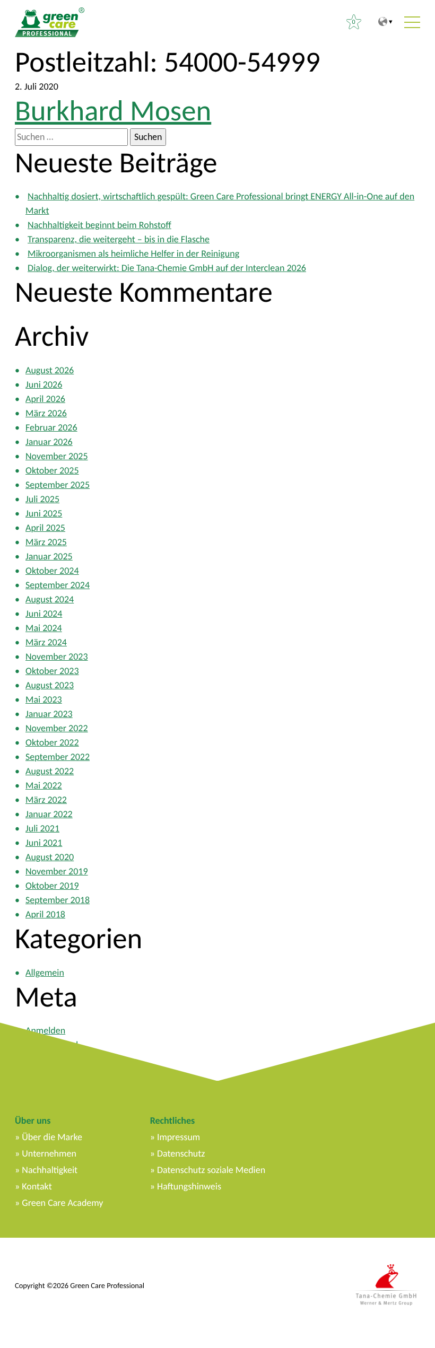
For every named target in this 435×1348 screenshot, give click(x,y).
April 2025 (45, 527)
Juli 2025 (42, 499)
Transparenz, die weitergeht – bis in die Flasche (119, 239)
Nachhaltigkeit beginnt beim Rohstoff (99, 225)
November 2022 (56, 728)
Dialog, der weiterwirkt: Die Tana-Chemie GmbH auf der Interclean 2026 (167, 268)
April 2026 (45, 399)
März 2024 (46, 642)
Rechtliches (172, 1120)
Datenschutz (181, 1153)
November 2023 (56, 656)
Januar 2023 (49, 714)
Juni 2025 (43, 513)
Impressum (178, 1137)
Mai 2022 (43, 785)
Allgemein (44, 972)
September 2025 (57, 485)
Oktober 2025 (52, 470)
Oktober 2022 (52, 742)
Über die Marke (52, 1137)
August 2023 (49, 685)
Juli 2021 (42, 828)
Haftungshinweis (189, 1186)
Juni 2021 (43, 842)
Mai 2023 (43, 699)
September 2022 (57, 757)
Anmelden (45, 1030)
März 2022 (46, 800)
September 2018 (57, 900)
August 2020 (49, 857)
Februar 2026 (51, 427)
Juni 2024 (43, 613)
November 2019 (56, 871)
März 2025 (46, 542)
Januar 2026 (49, 442)
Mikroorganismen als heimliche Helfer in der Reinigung (133, 253)
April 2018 (45, 914)
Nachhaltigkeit (49, 1170)
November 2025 (56, 456)
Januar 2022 (49, 814)
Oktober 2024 (52, 570)
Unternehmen (49, 1153)
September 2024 (57, 585)
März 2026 (46, 413)
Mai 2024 (43, 628)
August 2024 (49, 599)
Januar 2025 (49, 556)
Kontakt (36, 1186)
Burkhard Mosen (113, 110)
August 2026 (49, 370)
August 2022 (49, 771)
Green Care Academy (62, 1203)
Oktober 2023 (52, 671)
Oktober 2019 (52, 885)
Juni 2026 (43, 384)
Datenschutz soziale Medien (211, 1170)
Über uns (32, 1120)
